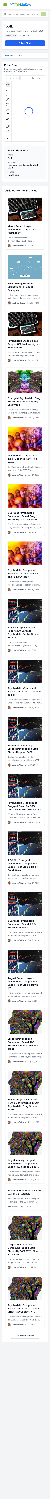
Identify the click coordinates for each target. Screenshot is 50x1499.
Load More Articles (25, 1336)
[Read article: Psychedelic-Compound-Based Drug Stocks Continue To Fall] (25, 684)
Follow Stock (25, 43)
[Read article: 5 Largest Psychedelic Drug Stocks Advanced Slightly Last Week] (25, 394)
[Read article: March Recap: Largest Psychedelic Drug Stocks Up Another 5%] (25, 222)
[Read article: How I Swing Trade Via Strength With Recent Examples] (25, 280)
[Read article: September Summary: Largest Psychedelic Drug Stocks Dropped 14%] (25, 742)
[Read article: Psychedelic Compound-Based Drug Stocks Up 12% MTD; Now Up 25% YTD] (25, 1301)
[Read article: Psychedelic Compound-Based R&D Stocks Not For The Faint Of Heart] (25, 566)
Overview (9, 55)
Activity (21, 55)
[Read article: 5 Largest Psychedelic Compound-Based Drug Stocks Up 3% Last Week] (25, 509)
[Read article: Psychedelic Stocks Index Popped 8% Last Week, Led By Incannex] (25, 337)
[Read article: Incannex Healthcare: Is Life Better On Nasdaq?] (25, 1198)
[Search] (43, 14)
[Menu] (5, 4)
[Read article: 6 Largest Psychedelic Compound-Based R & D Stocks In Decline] (25, 917)
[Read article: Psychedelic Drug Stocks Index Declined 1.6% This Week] (25, 452)
